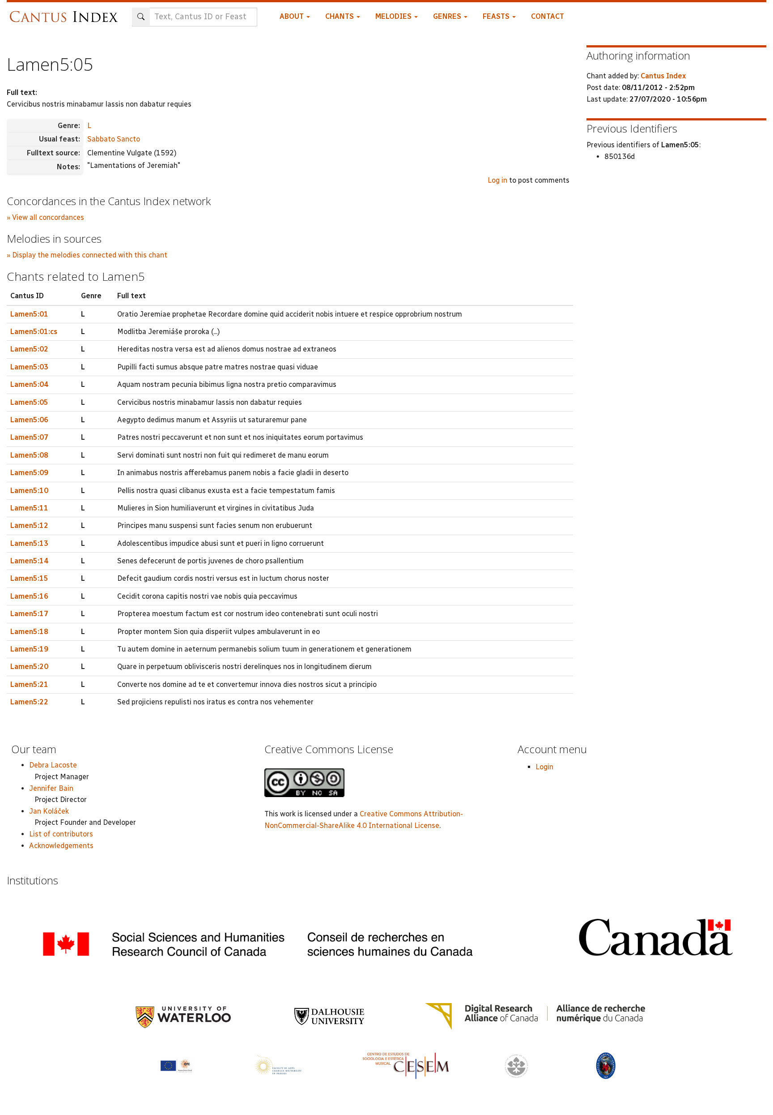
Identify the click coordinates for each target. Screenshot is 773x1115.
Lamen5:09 (29, 472)
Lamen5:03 (29, 367)
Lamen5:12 (29, 525)
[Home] (66, 12)
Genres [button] (448, 16)
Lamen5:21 (29, 684)
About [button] (293, 16)
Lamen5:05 (29, 402)
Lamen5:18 (29, 631)
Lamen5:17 (29, 613)
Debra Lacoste (53, 765)
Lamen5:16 (29, 596)
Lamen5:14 (29, 561)
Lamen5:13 (29, 543)
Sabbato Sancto (113, 139)
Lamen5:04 (29, 384)
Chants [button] (340, 16)
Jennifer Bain (51, 788)
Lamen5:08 (29, 455)
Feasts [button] (497, 16)
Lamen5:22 (29, 702)
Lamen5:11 (29, 508)
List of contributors (61, 834)
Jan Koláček (49, 811)
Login (544, 767)
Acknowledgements (61, 845)
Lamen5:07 (29, 437)
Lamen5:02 (29, 349)
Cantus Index (663, 76)
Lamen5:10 (29, 490)
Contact (547, 16)
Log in (497, 180)
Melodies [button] (394, 16)
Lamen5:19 (29, 649)
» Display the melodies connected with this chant (87, 255)
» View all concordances (45, 217)
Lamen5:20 (29, 666)
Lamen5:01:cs (33, 331)
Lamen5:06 (29, 420)
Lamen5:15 (29, 578)
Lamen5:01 (29, 314)
